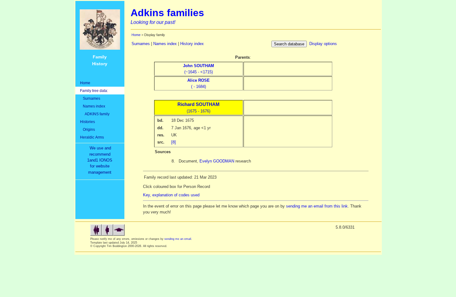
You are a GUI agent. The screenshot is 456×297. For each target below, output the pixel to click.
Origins (87, 129)
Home (85, 83)
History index (192, 43)
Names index (92, 106)
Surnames (90, 98)
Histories (87, 122)
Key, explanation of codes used (171, 195)
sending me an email (177, 238)
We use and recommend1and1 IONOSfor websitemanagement (101, 160)
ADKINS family (95, 114)
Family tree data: (94, 91)
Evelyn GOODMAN (216, 161)
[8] (173, 142)
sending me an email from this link (317, 206)
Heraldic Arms (92, 137)
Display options (323, 43)
